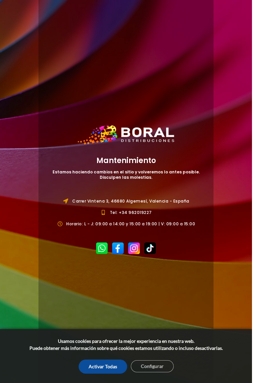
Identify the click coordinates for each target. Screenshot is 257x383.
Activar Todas (103, 366)
